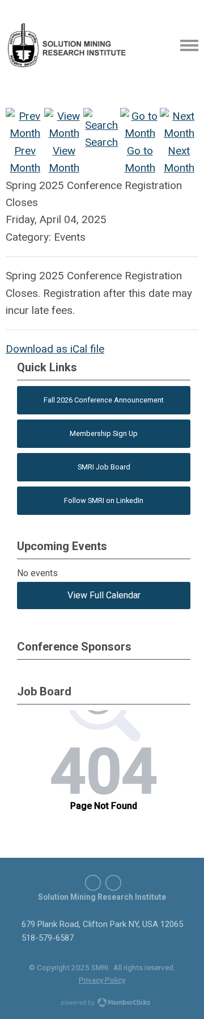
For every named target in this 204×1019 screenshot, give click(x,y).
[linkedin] (93, 883)
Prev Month (25, 159)
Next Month (179, 159)
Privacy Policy (102, 979)
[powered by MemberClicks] (102, 1003)
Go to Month (140, 159)
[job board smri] (113, 883)
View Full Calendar (104, 595)
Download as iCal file (55, 348)
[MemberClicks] (67, 45)
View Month (64, 159)
